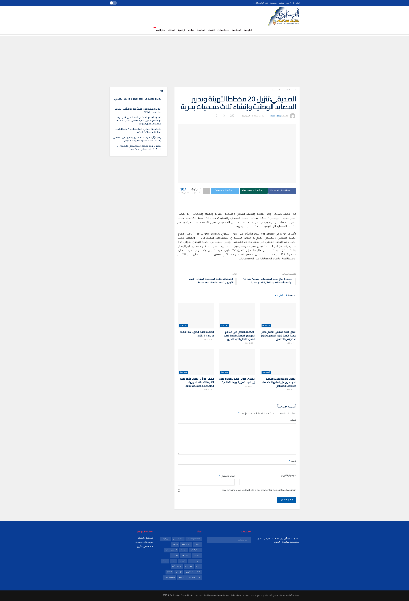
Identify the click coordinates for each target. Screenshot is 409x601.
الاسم (292, 460)
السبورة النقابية (171, 550)
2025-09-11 (249, 386)
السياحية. (196, 555)
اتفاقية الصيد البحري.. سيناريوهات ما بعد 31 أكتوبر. (197, 333)
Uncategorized (193, 539)
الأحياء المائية (195, 550)
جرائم (173, 561)
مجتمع (169, 572)
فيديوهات (188, 566)
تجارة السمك (195, 561)
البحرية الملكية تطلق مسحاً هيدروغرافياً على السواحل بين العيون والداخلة (137, 110)
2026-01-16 (208, 340)
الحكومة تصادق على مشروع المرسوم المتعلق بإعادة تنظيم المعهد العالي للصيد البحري (239, 335)
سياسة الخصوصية (277, 2)
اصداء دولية (186, 544)
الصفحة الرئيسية (289, 90)
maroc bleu (275, 116)
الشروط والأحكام (293, 2)
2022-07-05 (259, 116)
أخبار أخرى (160, 29)
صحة (198, 566)
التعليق (293, 420)
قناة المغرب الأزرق (260, 2)
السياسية (236, 30)
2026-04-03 (249, 343)
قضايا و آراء (176, 566)
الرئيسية (248, 30)
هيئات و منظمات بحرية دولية (189, 577)
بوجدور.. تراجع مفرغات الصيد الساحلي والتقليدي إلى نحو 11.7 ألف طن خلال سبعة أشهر (138, 147)
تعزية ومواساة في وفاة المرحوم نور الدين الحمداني (137, 99)
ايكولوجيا (201, 30)
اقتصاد (211, 30)
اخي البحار (165, 539)
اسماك (171, 30)
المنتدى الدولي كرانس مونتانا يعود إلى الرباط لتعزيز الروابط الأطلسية (237, 380)
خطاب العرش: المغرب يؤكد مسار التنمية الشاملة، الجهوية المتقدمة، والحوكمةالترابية (197, 382)
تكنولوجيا (183, 561)
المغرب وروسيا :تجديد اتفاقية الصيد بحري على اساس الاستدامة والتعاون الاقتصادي (279, 382)
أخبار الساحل (223, 30)
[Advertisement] (204, 58)
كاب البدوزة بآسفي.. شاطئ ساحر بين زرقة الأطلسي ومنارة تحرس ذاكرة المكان (138, 130)
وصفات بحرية (170, 577)
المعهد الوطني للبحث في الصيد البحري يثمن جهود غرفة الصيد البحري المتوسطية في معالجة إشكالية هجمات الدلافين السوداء (138, 120)
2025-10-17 (291, 390)
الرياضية (181, 30)
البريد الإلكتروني (227, 475)
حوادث (191, 30)
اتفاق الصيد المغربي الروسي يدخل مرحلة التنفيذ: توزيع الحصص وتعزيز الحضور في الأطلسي (278, 335)
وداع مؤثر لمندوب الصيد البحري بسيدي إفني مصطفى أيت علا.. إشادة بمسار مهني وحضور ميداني (137, 139)
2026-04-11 (291, 343)
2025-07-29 (208, 390)
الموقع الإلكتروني (288, 476)
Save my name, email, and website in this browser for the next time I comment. (258, 490)
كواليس (179, 572)
